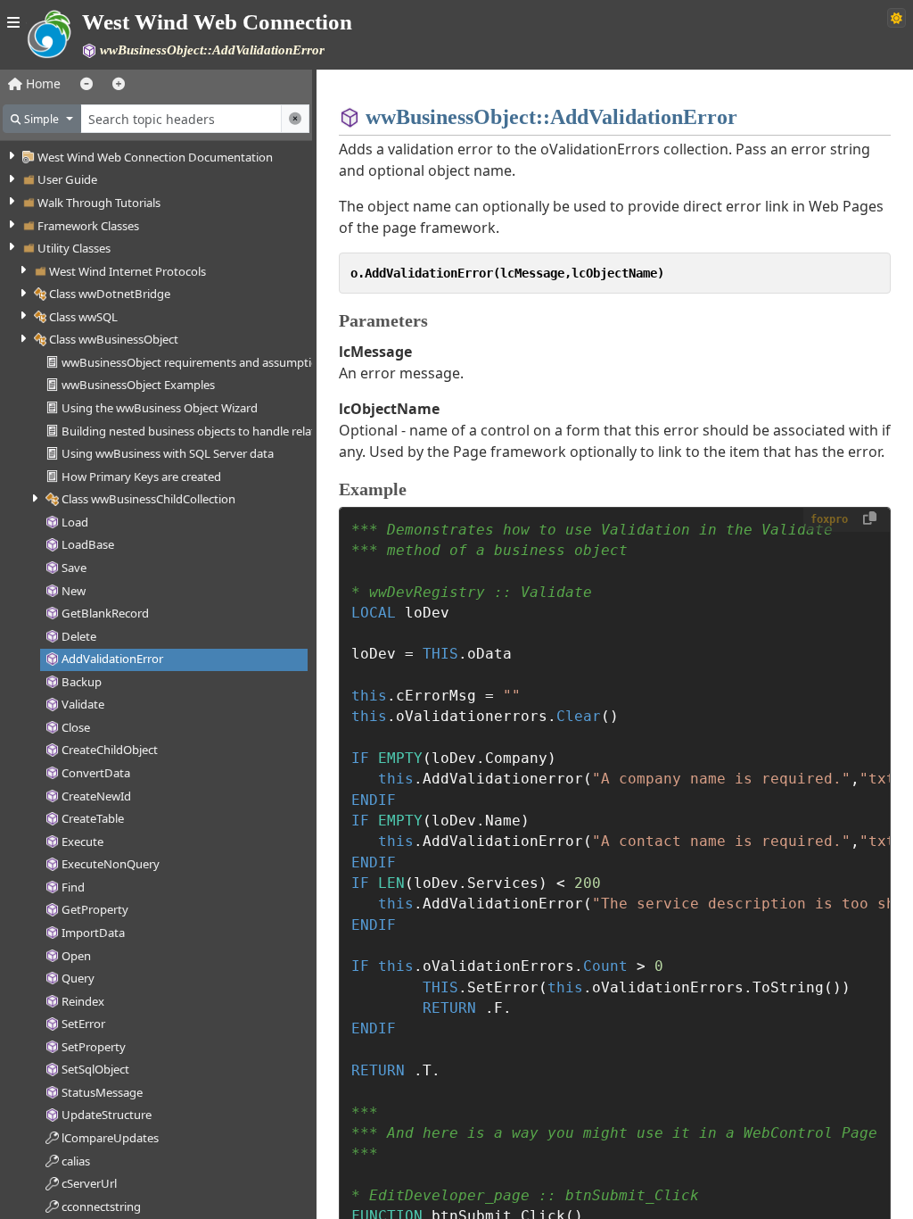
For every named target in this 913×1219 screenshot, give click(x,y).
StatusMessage (102, 1092)
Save (74, 568)
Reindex (83, 1001)
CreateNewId (96, 796)
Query (78, 978)
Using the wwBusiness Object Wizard (160, 408)
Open (76, 956)
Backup (82, 682)
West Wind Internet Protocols (127, 271)
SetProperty (94, 1047)
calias (76, 1161)
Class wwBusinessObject (113, 339)
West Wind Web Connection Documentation (155, 157)
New (74, 591)
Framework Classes (88, 226)
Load (75, 522)
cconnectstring (101, 1206)
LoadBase (88, 544)
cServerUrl (89, 1183)
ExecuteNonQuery (111, 864)
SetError (83, 1024)
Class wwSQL (83, 317)
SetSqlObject (95, 1069)
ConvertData (96, 773)
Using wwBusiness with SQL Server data (168, 453)
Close (76, 727)
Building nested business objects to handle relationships (211, 431)
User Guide (67, 179)
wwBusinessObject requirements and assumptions (196, 362)
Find (73, 887)
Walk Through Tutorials (98, 203)
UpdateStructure (107, 1115)
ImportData (93, 933)
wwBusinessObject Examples (138, 385)
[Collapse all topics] (86, 83)
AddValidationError (112, 659)
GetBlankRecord (105, 613)
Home (41, 83)
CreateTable (93, 818)
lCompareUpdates (110, 1138)
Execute (82, 841)
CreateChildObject (110, 750)
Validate (83, 704)
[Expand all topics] (118, 83)
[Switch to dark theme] (896, 18)
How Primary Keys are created (141, 477)
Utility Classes (74, 248)
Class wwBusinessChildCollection (148, 499)
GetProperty (95, 909)
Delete (79, 636)
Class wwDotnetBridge (109, 294)
